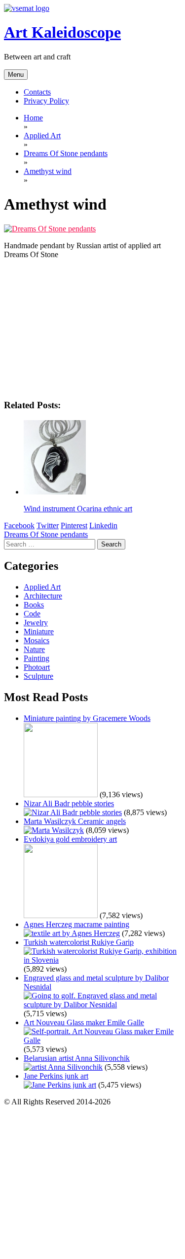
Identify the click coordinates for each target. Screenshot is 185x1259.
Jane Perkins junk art (56, 1076)
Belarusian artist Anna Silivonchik (77, 1058)
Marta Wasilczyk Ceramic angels (75, 821)
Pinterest (74, 525)
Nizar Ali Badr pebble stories (69, 803)
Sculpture (38, 676)
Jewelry (36, 622)
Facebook (19, 525)
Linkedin (103, 525)
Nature (34, 649)
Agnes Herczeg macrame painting (76, 924)
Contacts (37, 92)
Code (32, 613)
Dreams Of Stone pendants (46, 534)
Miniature (39, 631)
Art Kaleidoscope (62, 32)
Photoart (37, 667)
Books (34, 605)
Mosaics (36, 640)
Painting (36, 658)
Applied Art (42, 587)
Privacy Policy (46, 101)
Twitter (48, 525)
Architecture (43, 596)
